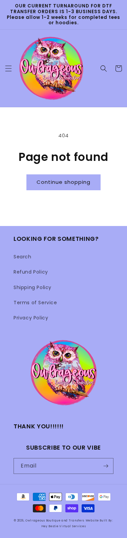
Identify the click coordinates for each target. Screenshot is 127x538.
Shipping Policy (32, 287)
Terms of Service (35, 302)
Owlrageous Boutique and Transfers (54, 520)
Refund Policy (31, 271)
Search (22, 256)
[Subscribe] (105, 466)
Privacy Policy (31, 317)
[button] (8, 68)
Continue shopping (63, 182)
